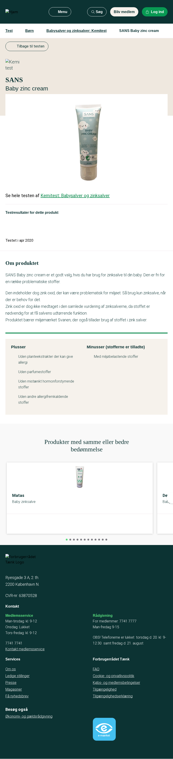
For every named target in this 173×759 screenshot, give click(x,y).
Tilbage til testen (30, 46)
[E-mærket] (104, 729)
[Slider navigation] (67, 540)
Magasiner (13, 689)
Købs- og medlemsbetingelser (116, 682)
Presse (10, 682)
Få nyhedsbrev (17, 696)
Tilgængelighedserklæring (113, 696)
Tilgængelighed (104, 689)
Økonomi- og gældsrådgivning (28, 716)
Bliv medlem (124, 12)
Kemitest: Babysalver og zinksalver (75, 195)
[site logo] (23, 12)
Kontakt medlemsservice (25, 649)
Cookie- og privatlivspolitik (113, 676)
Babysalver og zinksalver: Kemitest (76, 31)
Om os (10, 669)
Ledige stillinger (17, 676)
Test (9, 31)
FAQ (96, 669)
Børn (29, 31)
